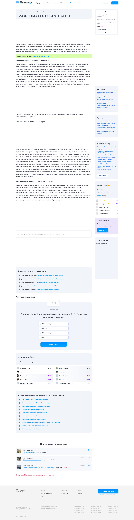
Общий (104, 195)
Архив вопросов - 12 (113, 512)
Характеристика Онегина (103, 121)
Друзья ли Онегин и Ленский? (105, 159)
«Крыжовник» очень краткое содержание (35, 399)
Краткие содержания (46, 493)
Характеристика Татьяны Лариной (106, 123)
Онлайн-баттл (64, 493)
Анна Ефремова (103, 204)
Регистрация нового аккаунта (108, 494)
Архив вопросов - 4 (79, 512)
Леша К (101, 200)
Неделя (99, 195)
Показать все (102, 175)
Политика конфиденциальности (49, 508)
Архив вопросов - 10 (113, 508)
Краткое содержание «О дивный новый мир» (36, 403)
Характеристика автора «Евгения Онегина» (106, 128)
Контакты (79, 490)
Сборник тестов (65, 490)
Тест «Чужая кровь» (29, 452)
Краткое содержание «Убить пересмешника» (36, 406)
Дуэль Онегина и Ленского (104, 161)
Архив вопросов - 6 (96, 508)
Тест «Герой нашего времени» (32, 460)
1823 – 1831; (46, 328)
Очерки (43, 496)
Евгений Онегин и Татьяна (104, 164)
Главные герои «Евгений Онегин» (48, 282)
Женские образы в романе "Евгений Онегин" (106, 166)
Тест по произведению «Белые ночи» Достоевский (38, 467)
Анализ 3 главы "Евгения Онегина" (106, 154)
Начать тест (53, 344)
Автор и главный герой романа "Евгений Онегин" (105, 152)
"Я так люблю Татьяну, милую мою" (106, 146)
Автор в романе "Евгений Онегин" (106, 149)
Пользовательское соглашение (49, 506)
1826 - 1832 (46, 337)
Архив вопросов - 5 (96, 506)
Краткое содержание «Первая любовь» (34, 419)
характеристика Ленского (41, 56)
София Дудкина (103, 213)
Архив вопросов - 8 (96, 512)
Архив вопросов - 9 (113, 506)
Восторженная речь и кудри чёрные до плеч (106, 22)
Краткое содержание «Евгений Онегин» (50, 275)
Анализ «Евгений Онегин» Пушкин (48, 289)
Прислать (102, 230)
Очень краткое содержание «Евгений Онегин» (52, 279)
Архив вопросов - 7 (96, 510)
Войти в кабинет (108, 491)
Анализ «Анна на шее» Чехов (31, 416)
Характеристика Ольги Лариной (105, 131)
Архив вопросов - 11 (113, 510)
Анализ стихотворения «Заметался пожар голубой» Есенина (41, 422)
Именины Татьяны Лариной (104, 169)
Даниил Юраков (103, 207)
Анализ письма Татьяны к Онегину (106, 157)
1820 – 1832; (46, 324)
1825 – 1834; (46, 333)
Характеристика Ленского (104, 125)
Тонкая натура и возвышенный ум (106, 19)
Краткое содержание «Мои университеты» (35, 412)
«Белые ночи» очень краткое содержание (35, 425)
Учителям (80, 493)
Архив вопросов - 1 (79, 506)
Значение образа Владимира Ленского (104, 15)
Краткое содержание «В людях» (32, 429)
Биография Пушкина (102, 107)
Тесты (49, 3)
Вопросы (55, 3)
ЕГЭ (61, 3)
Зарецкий (99, 133)
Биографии (44, 490)
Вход (114, 3)
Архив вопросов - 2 (79, 508)
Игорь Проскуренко (104, 210)
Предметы (39, 3)
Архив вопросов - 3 (79, 510)
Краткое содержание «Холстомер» (33, 409)
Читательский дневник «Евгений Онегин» (47, 286)
